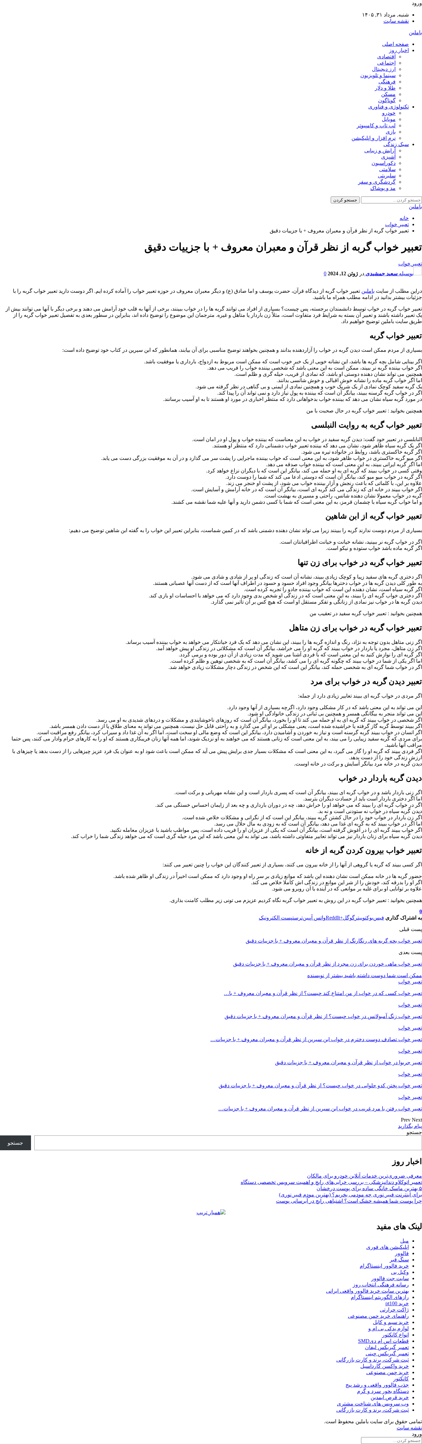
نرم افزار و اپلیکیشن (373, 138)
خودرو (389, 113)
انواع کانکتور (395, 1335)
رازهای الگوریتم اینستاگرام (380, 1297)
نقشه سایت (396, 21)
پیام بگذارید (410, 1126)
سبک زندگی (396, 144)
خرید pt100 (397, 1303)
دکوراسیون (384, 163)
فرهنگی (387, 81)
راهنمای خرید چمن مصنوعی (378, 1316)
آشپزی (388, 157)
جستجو (414, 1132)
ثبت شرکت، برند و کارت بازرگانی (372, 1360)
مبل (404, 1241)
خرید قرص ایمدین (390, 1397)
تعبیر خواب (410, 263)
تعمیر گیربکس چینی (387, 1353)
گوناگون (387, 100)
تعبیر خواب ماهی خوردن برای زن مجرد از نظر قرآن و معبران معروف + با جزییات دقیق (327, 964)
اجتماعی (386, 63)
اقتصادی (386, 56)
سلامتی (387, 169)
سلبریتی (387, 175)
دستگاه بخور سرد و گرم (383, 1391)
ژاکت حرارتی (394, 1309)
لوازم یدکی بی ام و (388, 1328)
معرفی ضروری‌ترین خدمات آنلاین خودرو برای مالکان (364, 1176)
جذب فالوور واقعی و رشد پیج (377, 1385)
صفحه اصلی (395, 44)
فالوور (402, 1253)
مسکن (388, 94)
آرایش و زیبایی (380, 150)
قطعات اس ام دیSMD (383, 1341)
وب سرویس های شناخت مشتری (373, 1403)
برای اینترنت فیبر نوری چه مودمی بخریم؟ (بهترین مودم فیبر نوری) (350, 1194)
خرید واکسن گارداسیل (384, 1366)
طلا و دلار (385, 88)
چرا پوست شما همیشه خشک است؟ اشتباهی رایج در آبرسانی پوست (349, 1201)
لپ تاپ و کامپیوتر (376, 125)
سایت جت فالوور (390, 1278)
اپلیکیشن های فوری (387, 1247)
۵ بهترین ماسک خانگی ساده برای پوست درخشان (369, 1188)
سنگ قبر (399, 1259)
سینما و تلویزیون (378, 75)
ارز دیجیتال (384, 69)
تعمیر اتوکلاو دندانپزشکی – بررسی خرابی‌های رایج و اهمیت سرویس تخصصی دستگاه (331, 1182)
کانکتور (401, 1378)
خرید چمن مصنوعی (387, 1372)
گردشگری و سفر (377, 182)
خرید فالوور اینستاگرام (384, 1266)
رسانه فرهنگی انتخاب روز (381, 1284)
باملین (415, 32)
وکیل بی (400, 1272)
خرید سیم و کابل (391, 1322)
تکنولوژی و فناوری (388, 106)
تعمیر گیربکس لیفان (387, 1347)
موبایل (389, 119)
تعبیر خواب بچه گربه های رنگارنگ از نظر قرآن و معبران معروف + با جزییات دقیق (334, 941)
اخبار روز (399, 50)
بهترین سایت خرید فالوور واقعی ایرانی (367, 1291)
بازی (391, 132)
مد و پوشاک (383, 188)
